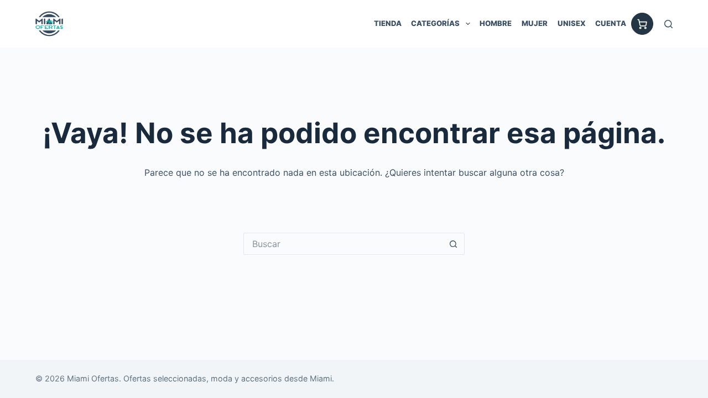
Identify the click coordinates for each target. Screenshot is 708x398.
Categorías (435, 23)
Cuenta (610, 23)
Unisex (572, 23)
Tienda (388, 23)
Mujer (535, 23)
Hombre (496, 23)
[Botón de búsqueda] (453, 244)
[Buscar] (668, 24)
